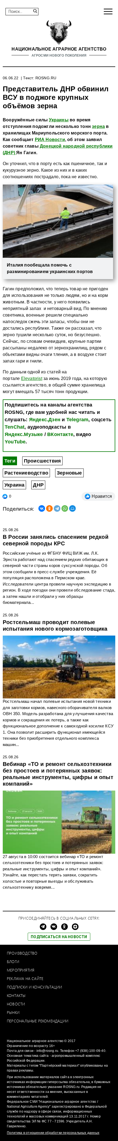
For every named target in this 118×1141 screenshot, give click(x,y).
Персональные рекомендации (37, 1020)
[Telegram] (57, 508)
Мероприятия (20, 970)
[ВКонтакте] (41, 508)
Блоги (13, 961)
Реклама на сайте (25, 978)
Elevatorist (31, 378)
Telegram (77, 419)
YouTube (15, 441)
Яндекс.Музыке (24, 434)
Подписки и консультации (34, 987)
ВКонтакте (60, 434)
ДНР (38, 485)
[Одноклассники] (49, 508)
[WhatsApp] (64, 508)
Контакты (16, 995)
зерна (98, 126)
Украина (14, 485)
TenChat (14, 427)
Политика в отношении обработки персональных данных (53, 1133)
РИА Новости (50, 139)
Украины (58, 120)
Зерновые (69, 473)
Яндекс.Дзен (44, 419)
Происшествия (42, 461)
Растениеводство (26, 473)
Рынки (13, 1012)
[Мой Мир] (72, 508)
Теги (9, 461)
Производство (22, 953)
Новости (16, 1004)
